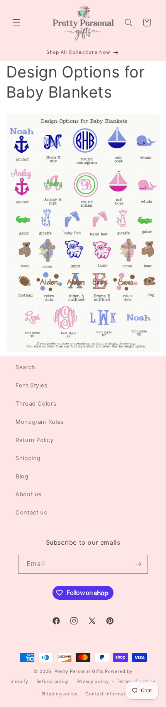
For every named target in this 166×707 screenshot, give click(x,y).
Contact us (31, 512)
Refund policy (52, 681)
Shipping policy (59, 694)
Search (25, 367)
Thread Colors (35, 403)
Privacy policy (92, 681)
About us (28, 494)
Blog (22, 476)
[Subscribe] (138, 564)
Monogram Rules (39, 421)
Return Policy (34, 440)
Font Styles (31, 385)
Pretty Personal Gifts (78, 671)
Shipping (28, 458)
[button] (16, 22)
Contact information (109, 694)
